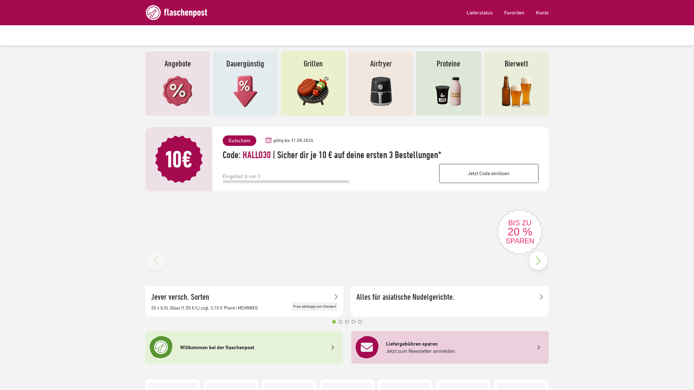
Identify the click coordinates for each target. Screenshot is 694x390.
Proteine (448, 63)
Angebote (177, 63)
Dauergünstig (245, 63)
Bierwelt (516, 63)
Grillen (313, 63)
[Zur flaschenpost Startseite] (181, 12)
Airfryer (381, 63)
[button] (334, 322)
